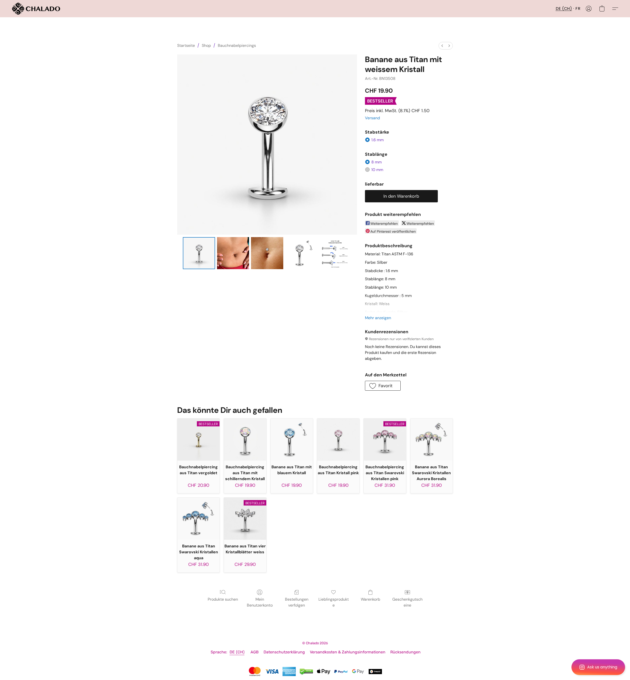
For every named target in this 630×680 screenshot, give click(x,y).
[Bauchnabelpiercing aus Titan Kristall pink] (338, 439)
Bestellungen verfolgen (296, 602)
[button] (598, 667)
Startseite (186, 45)
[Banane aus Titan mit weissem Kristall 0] (199, 253)
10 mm (377, 169)
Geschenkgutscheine (407, 602)
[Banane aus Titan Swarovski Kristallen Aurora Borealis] (431, 439)
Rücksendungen (405, 652)
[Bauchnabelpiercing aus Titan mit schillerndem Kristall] (245, 439)
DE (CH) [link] (237, 652)
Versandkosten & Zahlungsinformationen (347, 652)
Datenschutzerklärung (284, 652)
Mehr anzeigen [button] (378, 317)
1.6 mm (377, 139)
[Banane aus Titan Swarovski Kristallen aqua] (198, 519)
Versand (372, 118)
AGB (255, 652)
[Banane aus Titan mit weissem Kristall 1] (233, 253)
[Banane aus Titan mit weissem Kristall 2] (267, 253)
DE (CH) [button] (564, 8)
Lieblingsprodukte (333, 602)
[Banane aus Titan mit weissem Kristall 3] (301, 253)
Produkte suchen (223, 599)
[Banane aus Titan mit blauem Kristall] (292, 439)
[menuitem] (442, 45)
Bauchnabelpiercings (237, 45)
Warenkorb (370, 599)
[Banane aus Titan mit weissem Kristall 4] (335, 253)
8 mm (376, 162)
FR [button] (577, 8)
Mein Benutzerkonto (260, 602)
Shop (206, 45)
